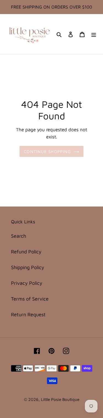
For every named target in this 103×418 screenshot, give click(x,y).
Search (18, 236)
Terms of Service (30, 299)
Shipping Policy (27, 267)
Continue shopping (47, 151)
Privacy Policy (26, 283)
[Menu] (93, 34)
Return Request (28, 314)
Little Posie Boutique (60, 399)
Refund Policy (26, 251)
